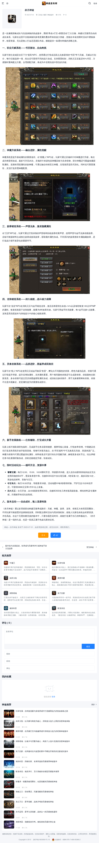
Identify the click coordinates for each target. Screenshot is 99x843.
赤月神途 (13, 527)
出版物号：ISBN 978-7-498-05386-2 (67, 839)
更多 (94, 704)
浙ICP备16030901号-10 (41, 839)
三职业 (40, 15)
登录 (95, 3)
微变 (45, 15)
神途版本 (50, 15)
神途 (6, 527)
